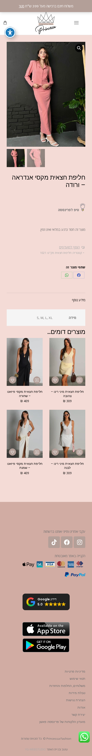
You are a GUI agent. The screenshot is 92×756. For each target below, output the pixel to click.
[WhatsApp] (66, 275)
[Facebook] (78, 275)
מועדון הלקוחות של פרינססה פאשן (62, 722)
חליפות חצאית (63, 253)
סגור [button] (21, 6)
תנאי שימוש (77, 678)
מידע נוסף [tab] (78, 300)
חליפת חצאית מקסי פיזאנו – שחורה (24, 393)
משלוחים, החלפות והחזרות (67, 686)
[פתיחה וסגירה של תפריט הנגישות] (10, 32)
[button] (79, 48)
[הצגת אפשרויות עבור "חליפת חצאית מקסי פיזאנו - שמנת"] (36, 452)
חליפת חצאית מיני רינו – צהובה (67, 393)
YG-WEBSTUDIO (35, 749)
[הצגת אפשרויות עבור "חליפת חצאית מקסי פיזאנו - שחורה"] (36, 380)
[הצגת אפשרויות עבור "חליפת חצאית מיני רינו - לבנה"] (79, 452)
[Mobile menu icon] (76, 23)
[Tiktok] (54, 542)
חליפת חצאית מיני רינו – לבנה (67, 465)
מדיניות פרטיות (75, 671)
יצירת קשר (78, 714)
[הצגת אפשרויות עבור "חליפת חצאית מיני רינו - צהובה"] (79, 380)
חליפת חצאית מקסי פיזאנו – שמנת (24, 465)
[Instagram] (79, 542)
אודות (81, 707)
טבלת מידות (77, 693)
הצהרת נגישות (75, 700)
